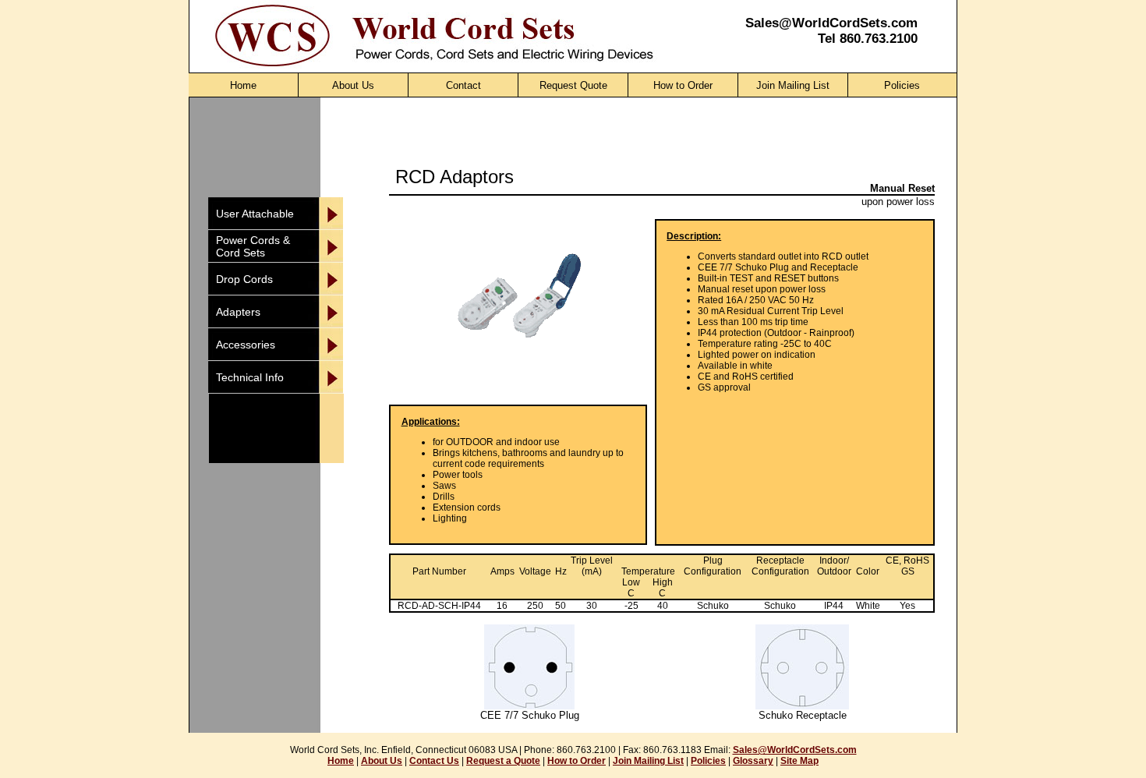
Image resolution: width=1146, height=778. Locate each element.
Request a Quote (503, 760)
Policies (708, 760)
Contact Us (434, 760)
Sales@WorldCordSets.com (831, 23)
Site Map (799, 760)
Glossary (753, 760)
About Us (381, 760)
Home (340, 760)
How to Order (576, 760)
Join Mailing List (648, 760)
